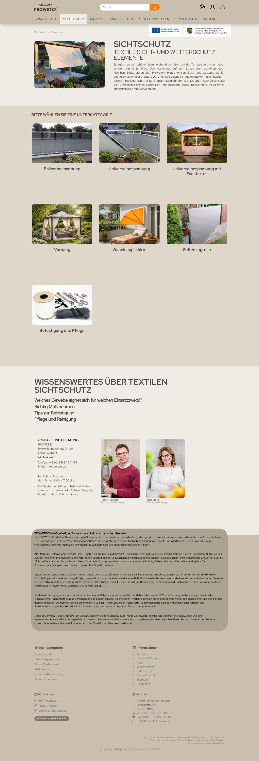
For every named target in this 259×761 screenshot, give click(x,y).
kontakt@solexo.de (158, 721)
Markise (96, 19)
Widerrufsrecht (146, 667)
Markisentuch (42, 669)
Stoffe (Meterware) (46, 664)
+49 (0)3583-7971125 (155, 713)
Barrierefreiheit (146, 675)
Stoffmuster (186, 19)
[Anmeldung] (212, 7)
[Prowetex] (47, 7)
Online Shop (128, 749)
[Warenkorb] (223, 7)
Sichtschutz (73, 19)
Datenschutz (144, 671)
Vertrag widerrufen (51, 718)
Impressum (143, 679)
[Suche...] (155, 7)
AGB (140, 662)
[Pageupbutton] (248, 755)
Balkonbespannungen (48, 659)
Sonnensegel (46, 19)
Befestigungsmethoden (53, 710)
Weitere (209, 19)
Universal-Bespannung (48, 674)
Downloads (143, 684)
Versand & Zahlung (148, 658)
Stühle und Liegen (154, 19)
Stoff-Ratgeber (48, 700)
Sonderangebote (45, 679)
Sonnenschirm (121, 19)
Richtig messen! (48, 705)
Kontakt (141, 654)
